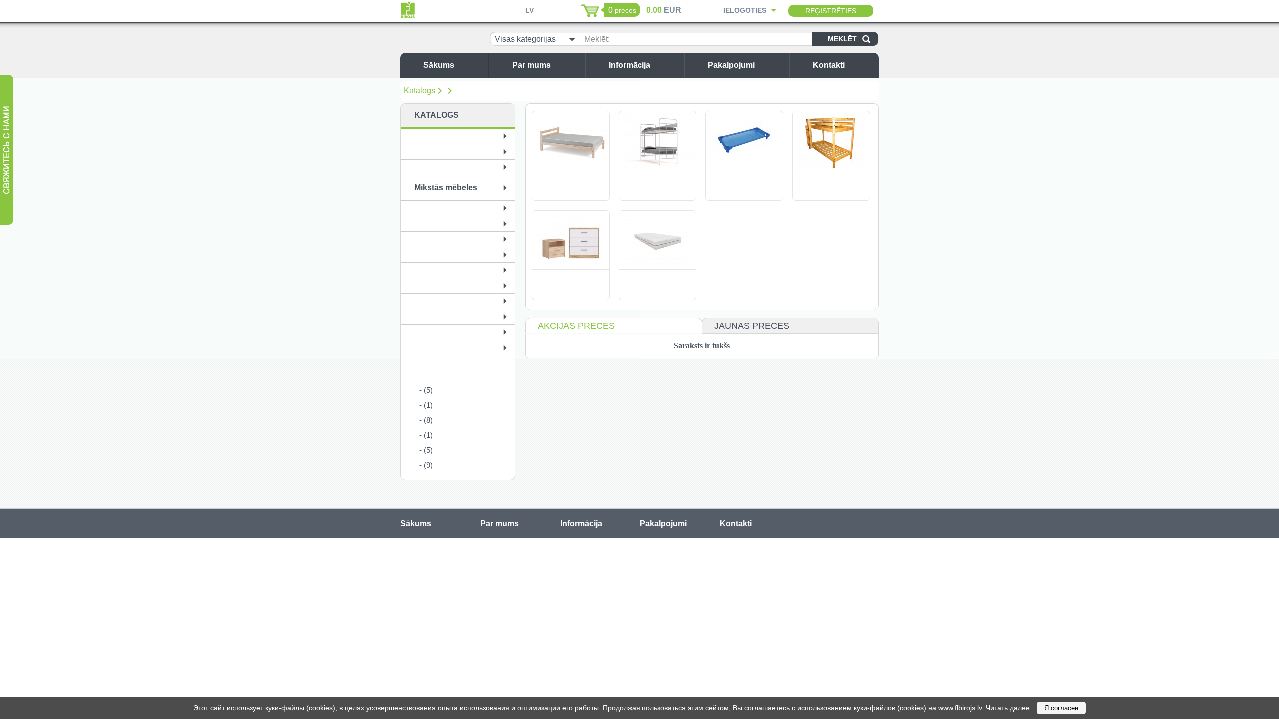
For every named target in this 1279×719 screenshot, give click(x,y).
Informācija (629, 65)
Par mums (531, 65)
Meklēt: (597, 39)
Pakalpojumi (731, 65)
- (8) (426, 420)
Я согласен (1061, 708)
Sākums (438, 65)
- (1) (426, 405)
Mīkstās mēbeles (445, 187)
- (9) (426, 465)
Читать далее (1008, 708)
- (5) (426, 390)
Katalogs (419, 90)
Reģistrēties (830, 11)
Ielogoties (744, 10)
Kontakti (829, 65)
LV (529, 10)
